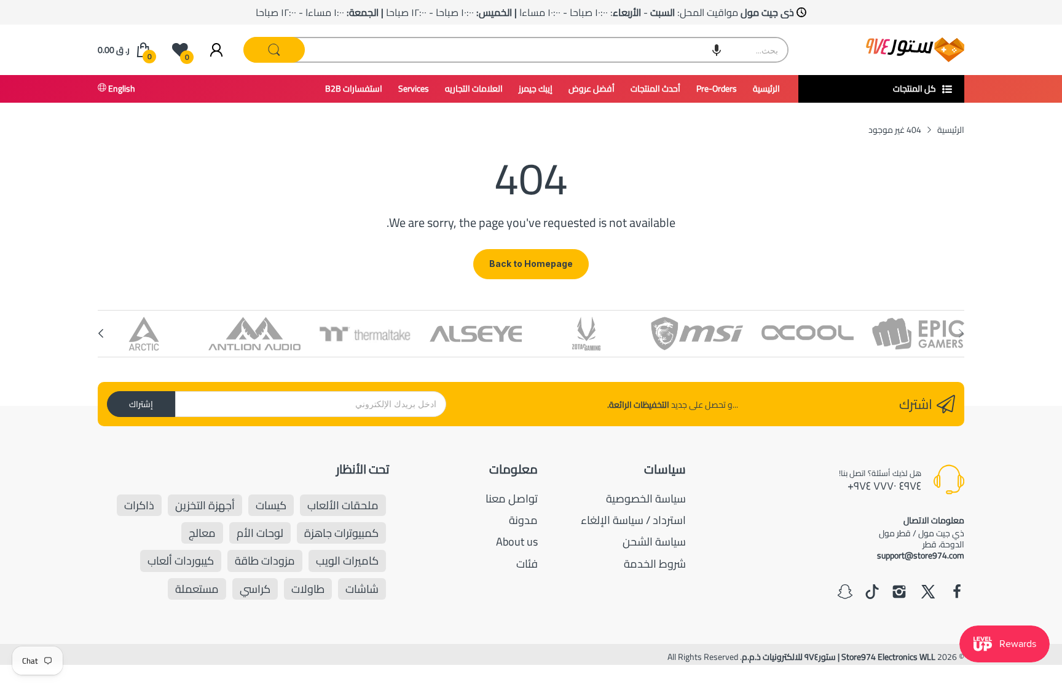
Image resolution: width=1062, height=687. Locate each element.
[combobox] (516, 50)
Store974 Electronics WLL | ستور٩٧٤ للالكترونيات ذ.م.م (838, 657)
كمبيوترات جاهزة (341, 533)
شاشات (362, 589)
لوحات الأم (260, 533)
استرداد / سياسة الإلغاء (633, 520)
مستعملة (197, 589)
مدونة (523, 520)
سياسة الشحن (654, 541)
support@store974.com (920, 555)
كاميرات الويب (347, 560)
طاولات (307, 589)
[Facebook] (957, 593)
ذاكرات (139, 505)
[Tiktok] (872, 593)
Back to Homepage (531, 263)
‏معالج (202, 533)
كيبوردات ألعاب (181, 560)
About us (517, 541)
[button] (716, 50)
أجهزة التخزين (205, 505)
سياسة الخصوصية (646, 498)
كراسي (255, 589)
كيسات (271, 505)
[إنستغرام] (899, 593)
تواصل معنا (512, 498)
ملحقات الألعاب (343, 505)
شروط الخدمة (655, 564)
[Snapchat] (845, 593)
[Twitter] (928, 592)
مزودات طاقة (265, 560)
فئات (527, 564)
